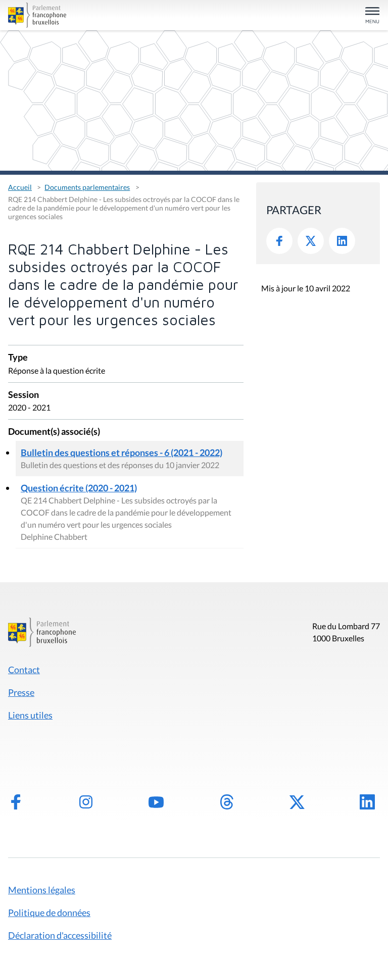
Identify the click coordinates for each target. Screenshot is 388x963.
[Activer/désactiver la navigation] (372, 16)
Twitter (311, 241)
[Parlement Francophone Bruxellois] (68, 15)
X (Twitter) (297, 801)
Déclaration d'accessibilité (60, 935)
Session (23, 395)
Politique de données (49, 912)
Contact (24, 669)
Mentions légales (41, 889)
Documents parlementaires (87, 187)
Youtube (156, 801)
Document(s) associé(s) (54, 432)
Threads (226, 801)
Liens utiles (30, 715)
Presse (21, 692)
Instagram (85, 801)
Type (18, 358)
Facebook (279, 241)
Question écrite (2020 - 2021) (79, 487)
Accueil (20, 187)
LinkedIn (342, 241)
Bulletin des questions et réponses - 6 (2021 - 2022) (121, 452)
